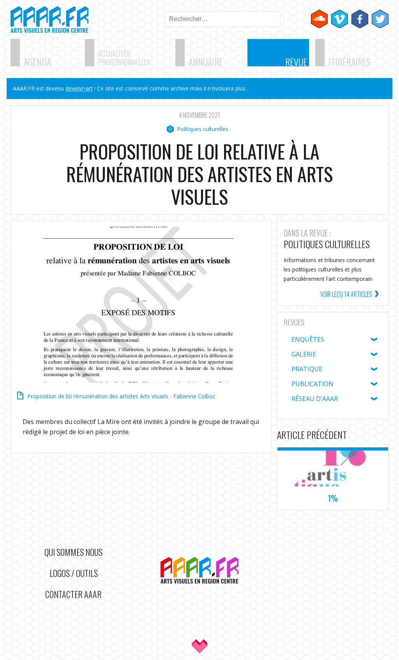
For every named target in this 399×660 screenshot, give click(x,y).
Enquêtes (307, 339)
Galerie (303, 354)
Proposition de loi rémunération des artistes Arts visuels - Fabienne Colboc (121, 396)
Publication (312, 384)
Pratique (306, 369)
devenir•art (79, 88)
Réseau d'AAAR (314, 398)
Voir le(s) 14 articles (346, 294)
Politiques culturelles (202, 129)
